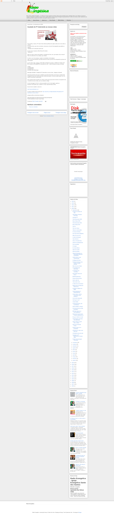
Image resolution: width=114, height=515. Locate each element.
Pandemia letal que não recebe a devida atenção (78, 263)
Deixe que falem (76, 251)
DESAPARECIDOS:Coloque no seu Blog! (78, 178)
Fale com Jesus (76, 228)
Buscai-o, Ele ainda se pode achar (80, 465)
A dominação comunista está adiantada (78, 319)
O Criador (75, 246)
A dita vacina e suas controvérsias (77, 258)
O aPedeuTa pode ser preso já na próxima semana (80, 456)
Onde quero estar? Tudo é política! (77, 426)
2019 (73, 362)
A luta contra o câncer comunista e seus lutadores (77, 295)
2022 (73, 204)
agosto (74, 347)
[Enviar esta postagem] (45, 101)
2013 (73, 373)
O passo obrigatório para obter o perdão (81, 393)
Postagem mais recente (32, 112)
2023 (73, 203)
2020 (73, 208)
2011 (73, 376)
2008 (73, 382)
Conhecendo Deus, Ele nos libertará (77, 304)
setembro (75, 346)
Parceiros (69, 20)
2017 (73, 366)
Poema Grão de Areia (77, 278)
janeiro (74, 360)
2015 (73, 369)
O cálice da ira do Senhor (78, 283)
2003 (73, 385)
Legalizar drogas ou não (81, 410)
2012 (73, 375)
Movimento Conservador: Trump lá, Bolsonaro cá (78, 314)
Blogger (80, 512)
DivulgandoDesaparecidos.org (78, 180)
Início (29, 20)
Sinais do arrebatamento (78, 242)
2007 (73, 384)
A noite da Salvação (77, 237)
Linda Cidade (75, 301)
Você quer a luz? (76, 299)
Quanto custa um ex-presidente (77, 328)
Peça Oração (52, 20)
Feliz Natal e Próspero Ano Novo (77, 215)
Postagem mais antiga (61, 112)
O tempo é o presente (80, 401)
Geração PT (75, 217)
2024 (73, 201)
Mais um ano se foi (77, 235)
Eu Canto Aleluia (76, 247)
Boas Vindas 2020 (76, 220)
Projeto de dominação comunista (77, 340)
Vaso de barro (76, 238)
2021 (73, 206)
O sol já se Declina (76, 231)
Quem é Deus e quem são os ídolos (77, 322)
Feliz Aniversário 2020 (77, 219)
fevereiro (75, 358)
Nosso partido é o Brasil (78, 306)
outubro (74, 344)
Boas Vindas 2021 (76, 224)
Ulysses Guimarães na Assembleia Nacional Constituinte (77, 254)
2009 (73, 380)
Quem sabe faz (76, 280)
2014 (73, 371)
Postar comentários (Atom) (48, 115)
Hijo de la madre (76, 249)
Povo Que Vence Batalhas (78, 233)
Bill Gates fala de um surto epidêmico (77, 312)
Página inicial (47, 112)
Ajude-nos (44, 20)
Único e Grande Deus (77, 240)
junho (74, 351)
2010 (73, 378)
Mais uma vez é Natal (77, 266)
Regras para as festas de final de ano (78, 286)
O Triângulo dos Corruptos (76, 271)
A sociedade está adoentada (76, 268)
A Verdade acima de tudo (78, 333)
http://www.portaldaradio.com (32, 89)
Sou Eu (74, 226)
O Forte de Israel (79, 433)
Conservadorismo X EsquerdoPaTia (77, 292)
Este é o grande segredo (81, 447)
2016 (73, 368)
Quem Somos (36, 20)
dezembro (75, 210)
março (74, 356)
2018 (73, 364)
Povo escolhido (76, 244)
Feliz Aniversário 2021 (77, 222)
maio (74, 353)
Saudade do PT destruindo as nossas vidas (78, 336)
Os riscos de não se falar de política (78, 309)
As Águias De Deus (77, 260)
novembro (75, 342)
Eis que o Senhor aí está (78, 317)
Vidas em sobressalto (77, 230)
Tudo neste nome (76, 281)
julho (74, 349)
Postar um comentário (33, 106)
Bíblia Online (61, 20)
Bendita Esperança (77, 276)
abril (74, 355)
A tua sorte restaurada (77, 298)
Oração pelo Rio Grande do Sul (76, 440)
